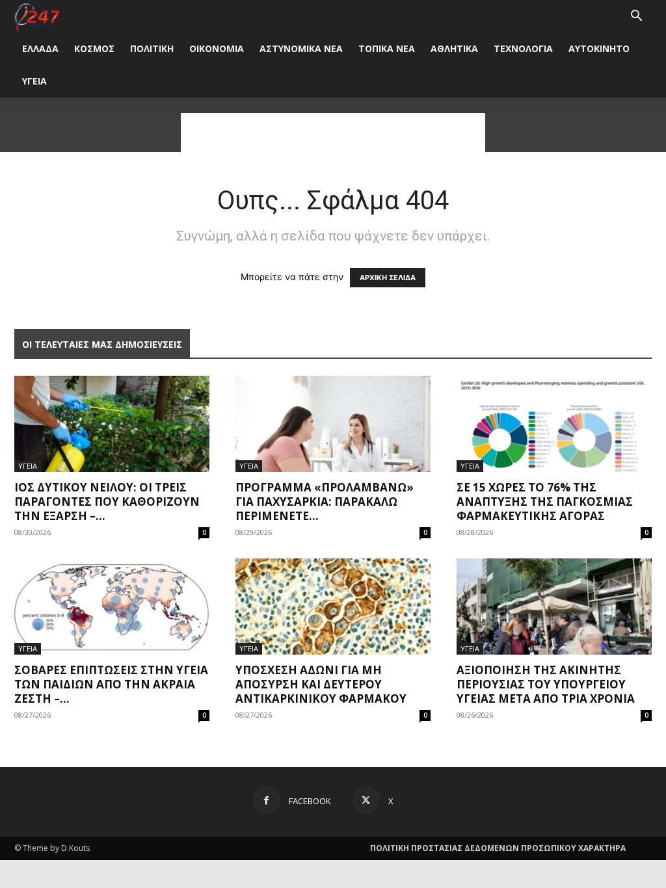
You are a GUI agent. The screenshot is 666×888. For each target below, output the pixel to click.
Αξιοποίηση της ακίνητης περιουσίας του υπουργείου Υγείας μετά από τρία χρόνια (546, 684)
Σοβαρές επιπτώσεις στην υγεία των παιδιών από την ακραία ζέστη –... (111, 684)
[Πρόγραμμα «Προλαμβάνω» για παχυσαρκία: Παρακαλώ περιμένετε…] (333, 424)
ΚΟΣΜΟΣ (94, 48)
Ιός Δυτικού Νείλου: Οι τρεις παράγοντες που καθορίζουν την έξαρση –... (107, 501)
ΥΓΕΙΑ (34, 81)
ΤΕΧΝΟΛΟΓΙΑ (523, 48)
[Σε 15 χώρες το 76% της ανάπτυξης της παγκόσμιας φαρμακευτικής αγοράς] (554, 424)
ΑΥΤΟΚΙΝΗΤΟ (599, 48)
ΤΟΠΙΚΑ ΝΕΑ (386, 48)
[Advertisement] (333, 132)
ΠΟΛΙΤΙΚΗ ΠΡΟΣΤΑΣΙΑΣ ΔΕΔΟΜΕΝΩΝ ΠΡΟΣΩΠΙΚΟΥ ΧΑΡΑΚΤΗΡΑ (498, 848)
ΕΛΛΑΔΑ (40, 48)
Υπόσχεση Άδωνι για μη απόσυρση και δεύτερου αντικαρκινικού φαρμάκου (320, 684)
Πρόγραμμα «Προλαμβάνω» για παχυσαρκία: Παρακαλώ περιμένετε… (324, 501)
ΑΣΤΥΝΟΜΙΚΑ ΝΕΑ (301, 48)
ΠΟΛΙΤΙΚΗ (152, 48)
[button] (636, 17)
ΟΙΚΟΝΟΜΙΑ (216, 48)
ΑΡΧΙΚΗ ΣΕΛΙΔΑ (388, 277)
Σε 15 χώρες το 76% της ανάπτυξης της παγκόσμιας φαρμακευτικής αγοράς (545, 501)
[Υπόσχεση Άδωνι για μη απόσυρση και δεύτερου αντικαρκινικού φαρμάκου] (333, 606)
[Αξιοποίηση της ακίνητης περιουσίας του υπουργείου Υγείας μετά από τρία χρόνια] (554, 606)
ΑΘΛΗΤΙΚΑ (454, 48)
